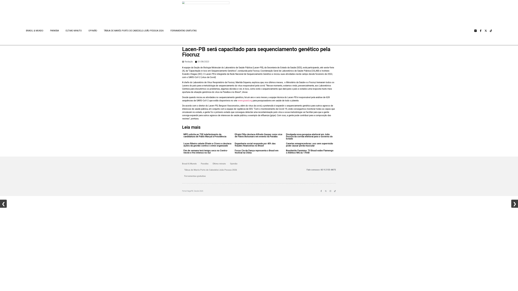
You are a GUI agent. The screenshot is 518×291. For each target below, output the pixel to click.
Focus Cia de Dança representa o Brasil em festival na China (256, 151)
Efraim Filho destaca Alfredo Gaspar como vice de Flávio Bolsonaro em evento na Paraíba (258, 135)
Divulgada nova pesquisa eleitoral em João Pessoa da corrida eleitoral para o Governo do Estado (309, 136)
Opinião (92, 30)
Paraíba (54, 30)
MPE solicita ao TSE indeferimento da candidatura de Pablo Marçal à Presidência (204, 135)
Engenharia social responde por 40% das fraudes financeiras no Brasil (255, 144)
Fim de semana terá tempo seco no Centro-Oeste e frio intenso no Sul (205, 151)
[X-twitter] (486, 31)
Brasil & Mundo (34, 30)
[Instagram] (330, 191)
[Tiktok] (491, 31)
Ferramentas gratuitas (183, 30)
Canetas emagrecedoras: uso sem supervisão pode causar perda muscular (309, 144)
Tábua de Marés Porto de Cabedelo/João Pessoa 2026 (134, 30)
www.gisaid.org (245, 100)
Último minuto (74, 30)
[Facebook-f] (480, 31)
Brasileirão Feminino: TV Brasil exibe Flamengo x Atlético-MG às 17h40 (309, 151)
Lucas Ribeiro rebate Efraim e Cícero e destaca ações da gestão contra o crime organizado (207, 144)
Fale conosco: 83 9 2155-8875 (321, 170)
